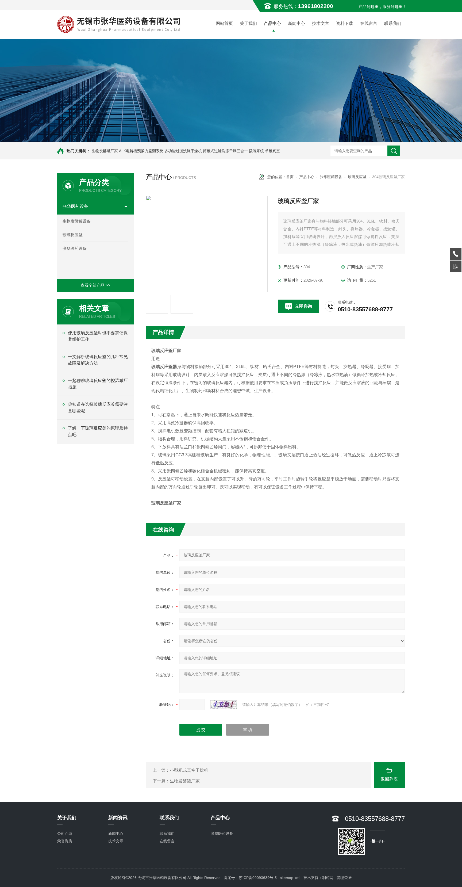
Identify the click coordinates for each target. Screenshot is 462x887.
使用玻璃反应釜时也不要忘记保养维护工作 (98, 336)
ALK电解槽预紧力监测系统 (141, 151)
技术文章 (320, 23)
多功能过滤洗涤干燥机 (183, 151)
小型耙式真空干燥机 (189, 770)
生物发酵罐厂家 (105, 151)
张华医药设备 (75, 206)
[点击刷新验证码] (223, 704)
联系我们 (392, 23)
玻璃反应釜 (73, 234)
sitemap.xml (290, 877)
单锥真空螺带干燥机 (282, 151)
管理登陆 (344, 877)
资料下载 (344, 23)
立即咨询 (303, 306)
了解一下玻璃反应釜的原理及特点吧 (98, 431)
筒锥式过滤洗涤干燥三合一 (225, 151)
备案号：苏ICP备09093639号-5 (250, 877)
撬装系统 (256, 151)
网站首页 (224, 23)
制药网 (327, 877)
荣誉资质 (64, 841)
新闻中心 (296, 23)
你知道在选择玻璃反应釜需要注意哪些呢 (98, 407)
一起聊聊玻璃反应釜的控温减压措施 (98, 383)
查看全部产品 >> (95, 285)
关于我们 (248, 23)
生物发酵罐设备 (77, 221)
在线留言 (368, 23)
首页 (290, 177)
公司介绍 (64, 833)
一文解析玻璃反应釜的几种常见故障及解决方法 (98, 359)
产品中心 (272, 23)
